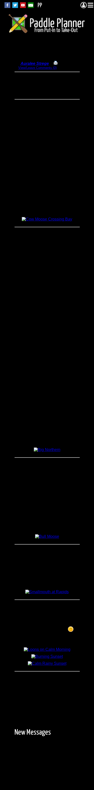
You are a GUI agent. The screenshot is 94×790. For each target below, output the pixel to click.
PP (40, 5)
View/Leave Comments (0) (37, 68)
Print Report (67, 64)
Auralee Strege (35, 63)
